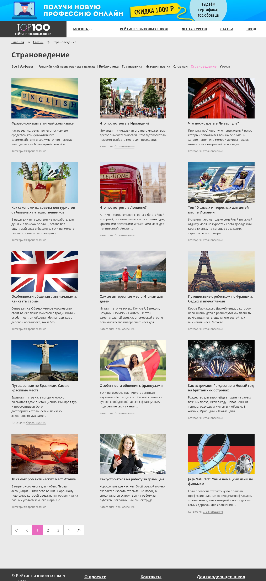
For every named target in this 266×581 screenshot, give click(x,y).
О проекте (95, 577)
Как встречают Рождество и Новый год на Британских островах (221, 388)
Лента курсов (194, 29)
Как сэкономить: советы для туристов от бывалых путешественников (43, 210)
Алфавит (28, 66)
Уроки (225, 66)
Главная (17, 42)
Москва (81, 29)
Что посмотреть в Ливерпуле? (213, 123)
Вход (251, 29)
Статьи (226, 29)
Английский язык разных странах (67, 66)
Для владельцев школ (221, 577)
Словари (180, 66)
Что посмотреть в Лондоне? (123, 207)
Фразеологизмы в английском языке (42, 123)
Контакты (150, 577)
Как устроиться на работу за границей (132, 479)
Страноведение (36, 151)
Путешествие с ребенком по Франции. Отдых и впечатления (220, 298)
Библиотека (109, 66)
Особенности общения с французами (131, 385)
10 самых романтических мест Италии (43, 479)
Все (14, 66)
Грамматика (132, 66)
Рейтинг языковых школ (144, 29)
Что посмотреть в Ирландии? (124, 123)
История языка (157, 66)
